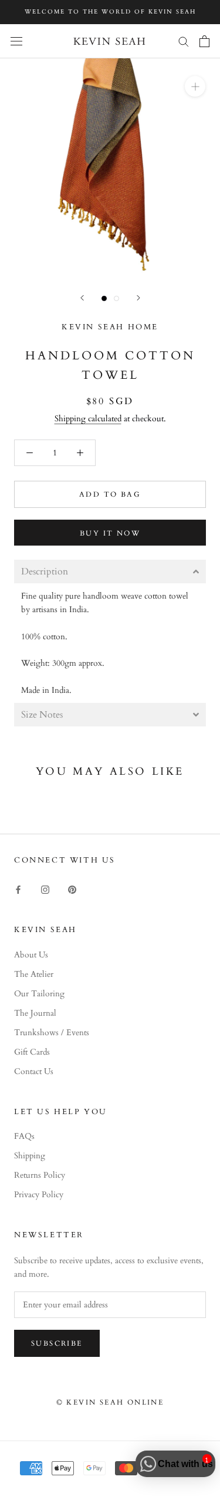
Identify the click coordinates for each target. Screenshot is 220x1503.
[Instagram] (45, 889)
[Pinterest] (72, 889)
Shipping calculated (88, 418)
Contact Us (33, 1071)
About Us (31, 954)
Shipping (29, 1155)
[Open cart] (204, 41)
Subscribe (57, 1343)
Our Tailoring (39, 993)
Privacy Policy (38, 1194)
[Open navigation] (16, 41)
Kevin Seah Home (110, 327)
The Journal (35, 1013)
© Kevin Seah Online (110, 1402)
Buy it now (110, 533)
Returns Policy (39, 1175)
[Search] (183, 41)
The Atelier (33, 974)
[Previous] (82, 297)
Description (44, 571)
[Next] (138, 297)
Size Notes (42, 714)
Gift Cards (32, 1052)
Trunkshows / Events (51, 1032)
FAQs (24, 1136)
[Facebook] (18, 889)
